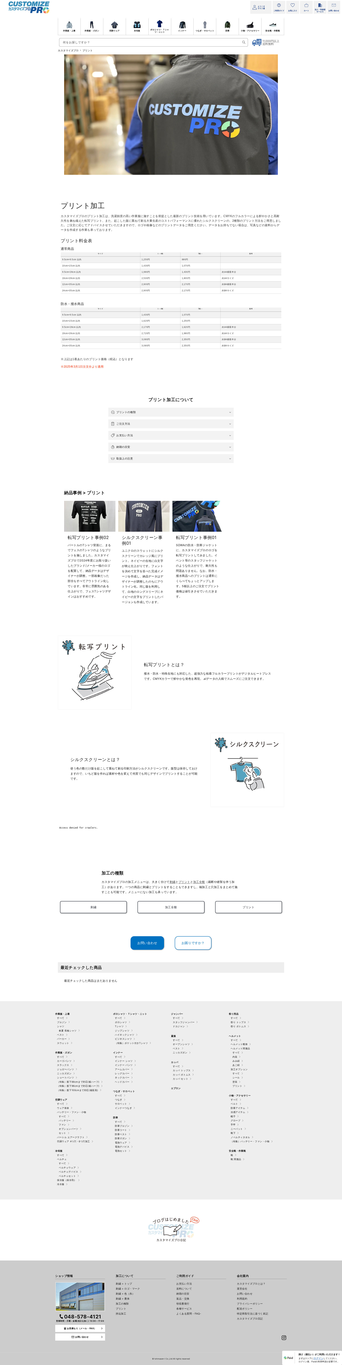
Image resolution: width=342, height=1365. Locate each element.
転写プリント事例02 (88, 537)
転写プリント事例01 (196, 537)
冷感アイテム (238, 1112)
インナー (182, 30)
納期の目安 (182, 1293)
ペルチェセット (67, 1176)
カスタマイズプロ (68, 50)
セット (62, 1133)
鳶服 (173, 1035)
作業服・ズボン (92, 30)
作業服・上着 (69, 30)
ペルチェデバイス (68, 1171)
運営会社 (242, 1288)
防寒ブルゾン (122, 1125)
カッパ (174, 1062)
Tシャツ (119, 1026)
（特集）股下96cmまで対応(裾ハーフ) (78, 1085)
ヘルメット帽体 (239, 1044)
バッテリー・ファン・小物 (71, 1112)
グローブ (235, 1120)
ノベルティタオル (240, 1137)
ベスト (60, 1034)
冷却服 (137, 30)
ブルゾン (62, 1022)
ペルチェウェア (67, 1167)
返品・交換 (182, 1298)
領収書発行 (182, 1303)
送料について (184, 1288)
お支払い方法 (184, 1283)
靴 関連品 (236, 1159)
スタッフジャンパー (184, 1022)
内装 (234, 1056)
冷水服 (60, 1184)
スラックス (63, 1065)
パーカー (62, 1038)
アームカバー (122, 1069)
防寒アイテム (238, 1108)
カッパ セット (180, 1078)
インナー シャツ (124, 1060)
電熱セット (121, 1150)
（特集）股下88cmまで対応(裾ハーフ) (78, 1081)
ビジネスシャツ (123, 1038)
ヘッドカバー (122, 1081)
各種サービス (184, 1308)
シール (236, 1077)
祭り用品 (234, 1013)
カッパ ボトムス (182, 1074)
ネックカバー (122, 1077)
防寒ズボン (121, 1138)
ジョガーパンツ (65, 1069)
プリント (237, 1085)
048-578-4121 (82, 1316)
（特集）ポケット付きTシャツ (131, 1043)
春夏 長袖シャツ (68, 1030)
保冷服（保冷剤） (66, 1180)
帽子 (233, 1116)
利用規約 (242, 1298)
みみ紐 (236, 1060)
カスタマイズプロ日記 (250, 1318)
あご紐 (236, 1065)
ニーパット (237, 1128)
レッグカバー (122, 1073)
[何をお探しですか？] (244, 42)
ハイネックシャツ (124, 1034)
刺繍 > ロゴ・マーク (128, 1288)
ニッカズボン (64, 1073)
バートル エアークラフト (70, 1137)
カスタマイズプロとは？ (251, 1283)
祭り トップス (238, 1022)
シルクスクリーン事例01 (142, 540)
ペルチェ (62, 1159)
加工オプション (239, 1069)
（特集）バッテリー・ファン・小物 (250, 1141)
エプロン (176, 1088)
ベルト (234, 1103)
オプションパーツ (68, 1128)
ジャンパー (177, 1013)
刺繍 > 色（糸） (125, 1293)
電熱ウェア (121, 1142)
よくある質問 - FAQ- (188, 1313)
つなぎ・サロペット (205, 30)
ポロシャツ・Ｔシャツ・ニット (159, 30)
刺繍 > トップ (124, 1283)
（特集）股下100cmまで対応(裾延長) (77, 1090)
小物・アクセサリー (250, 30)
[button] (171, 412)
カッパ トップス (182, 1070)
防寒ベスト (121, 1134)
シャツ (60, 1026)
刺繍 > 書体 (122, 1298)
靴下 (233, 1133)
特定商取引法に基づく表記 (252, 1313)
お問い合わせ (245, 1293)
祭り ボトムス (238, 1026)
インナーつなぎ (123, 1108)
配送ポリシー (245, 1308)
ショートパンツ (65, 1077)
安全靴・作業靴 (272, 30)
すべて (60, 1017)
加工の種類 (122, 1303)
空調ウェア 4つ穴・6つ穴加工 (73, 1141)
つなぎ (118, 1099)
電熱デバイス (122, 1146)
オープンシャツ (181, 1044)
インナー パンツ (124, 1065)
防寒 (228, 30)
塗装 (234, 1081)
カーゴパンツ (64, 1060)
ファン (62, 1124)
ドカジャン (179, 1026)
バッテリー (65, 1120)
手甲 (233, 1124)
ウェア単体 (63, 1108)
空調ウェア (114, 30)
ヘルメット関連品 (240, 1048)
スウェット (63, 1043)
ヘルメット (235, 1035)
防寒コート (121, 1129)
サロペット (121, 1103)
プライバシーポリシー (250, 1303)
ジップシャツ (122, 1030)
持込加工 (121, 1313)
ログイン (318, 1358)
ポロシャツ (121, 1022)
